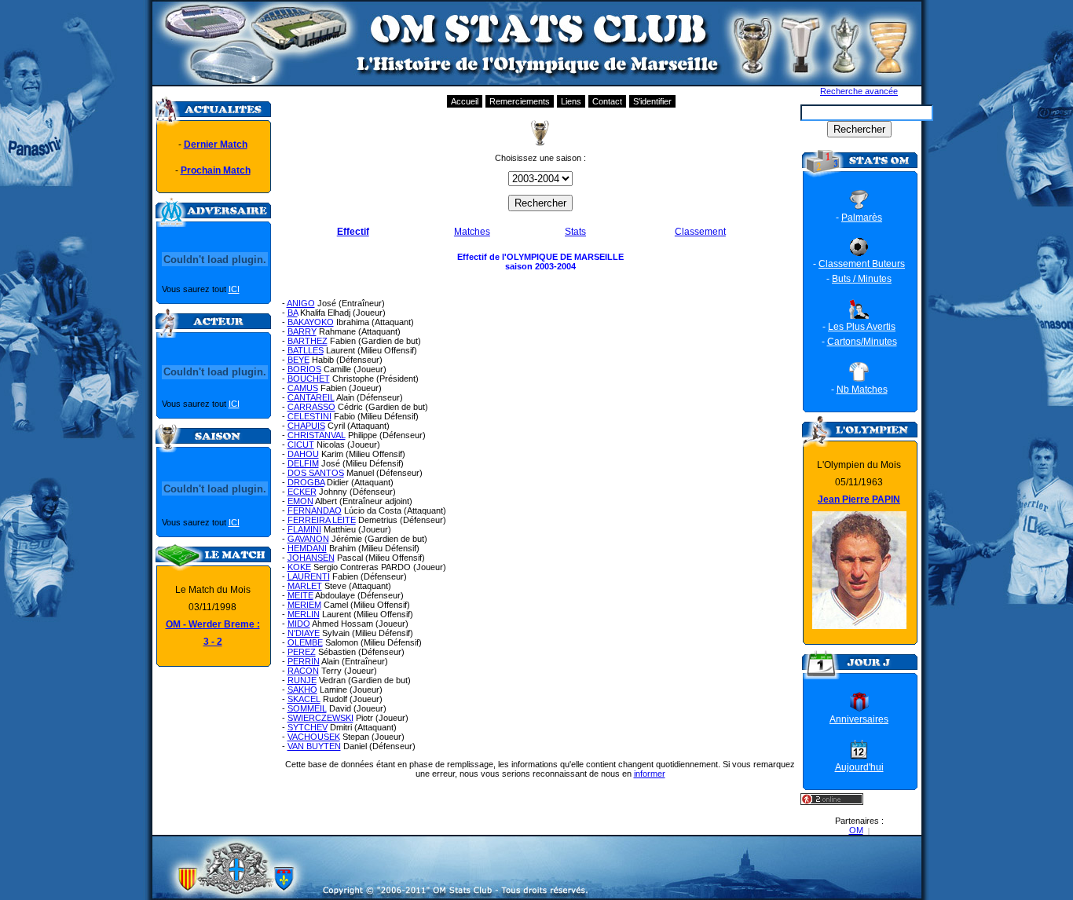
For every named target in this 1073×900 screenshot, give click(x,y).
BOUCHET (308, 378)
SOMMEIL (307, 708)
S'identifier (652, 101)
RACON (303, 670)
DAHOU (303, 454)
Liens (571, 101)
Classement (700, 231)
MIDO (298, 623)
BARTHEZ (307, 341)
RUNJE (302, 680)
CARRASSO (311, 407)
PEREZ (301, 652)
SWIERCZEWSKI (320, 718)
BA (292, 312)
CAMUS (302, 388)
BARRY (302, 331)
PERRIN (303, 661)
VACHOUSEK (313, 736)
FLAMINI (304, 529)
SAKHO (302, 689)
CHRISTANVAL (316, 435)
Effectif (353, 231)
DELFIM (303, 463)
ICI (234, 289)
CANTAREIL (311, 397)
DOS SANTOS (315, 472)
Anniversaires (858, 719)
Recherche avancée (859, 91)
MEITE (300, 595)
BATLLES (305, 350)
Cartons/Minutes (862, 341)
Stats (575, 231)
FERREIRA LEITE (321, 520)
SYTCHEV (307, 727)
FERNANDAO (314, 510)
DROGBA (305, 482)
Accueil (464, 101)
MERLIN (303, 614)
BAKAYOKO (310, 322)
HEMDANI (307, 548)
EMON (300, 501)
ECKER (302, 491)
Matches (472, 231)
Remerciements (519, 101)
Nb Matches (862, 389)
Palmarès (861, 217)
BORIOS (304, 369)
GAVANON (308, 538)
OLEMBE (305, 642)
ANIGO (301, 303)
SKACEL (303, 699)
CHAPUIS (306, 425)
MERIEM (304, 604)
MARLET (304, 586)
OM (856, 830)
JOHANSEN (311, 557)
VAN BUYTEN (314, 746)
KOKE (299, 567)
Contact (607, 101)
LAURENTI (308, 576)
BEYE (298, 359)
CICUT (300, 444)
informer (649, 773)
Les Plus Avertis (861, 326)
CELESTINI (309, 416)
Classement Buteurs (861, 263)
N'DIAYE (303, 633)
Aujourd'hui (859, 767)
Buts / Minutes (862, 278)
